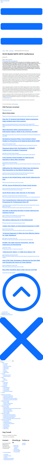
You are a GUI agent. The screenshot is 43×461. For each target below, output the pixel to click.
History (4, 370)
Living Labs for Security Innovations (10, 399)
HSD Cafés (5, 383)
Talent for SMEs (6, 412)
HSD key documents (7, 366)
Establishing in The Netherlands (9, 416)
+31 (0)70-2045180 (6, 452)
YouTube (24, 444)
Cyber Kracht (5, 428)
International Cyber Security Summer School (12, 408)
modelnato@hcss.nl (7, 97)
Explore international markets (9, 414)
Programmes (4, 386)
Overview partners (7, 375)
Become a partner (6, 376)
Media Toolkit (6, 372)
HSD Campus (6, 368)
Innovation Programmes (8, 395)
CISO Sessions (6, 424)
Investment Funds (6, 404)
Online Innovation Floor (8, 397)
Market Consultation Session (9, 417)
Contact (3, 392)
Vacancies (5, 371)
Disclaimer (6, 454)
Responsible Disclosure (8, 459)
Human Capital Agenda (7, 410)
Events (3, 381)
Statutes (5, 457)
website (16, 104)
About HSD (5, 363)
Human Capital (6, 388)
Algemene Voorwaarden (9, 458)
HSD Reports (5, 427)
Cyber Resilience (6, 387)
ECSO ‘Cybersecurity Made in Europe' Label (11, 418)
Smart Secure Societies (7, 391)
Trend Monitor (6, 421)
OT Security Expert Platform (8, 423)
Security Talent (6, 407)
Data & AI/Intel (6, 390)
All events (5, 385)
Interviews (5, 380)
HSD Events (5, 382)
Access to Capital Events (8, 403)
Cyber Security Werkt (7, 409)
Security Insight (6, 426)
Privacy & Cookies (7, 455)
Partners (3, 373)
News (3, 377)
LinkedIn (24, 443)
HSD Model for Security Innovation (10, 398)
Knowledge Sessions (7, 422)
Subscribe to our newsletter (8, 436)
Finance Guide (6, 402)
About (3, 362)
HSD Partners (6, 367)
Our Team (5, 364)
